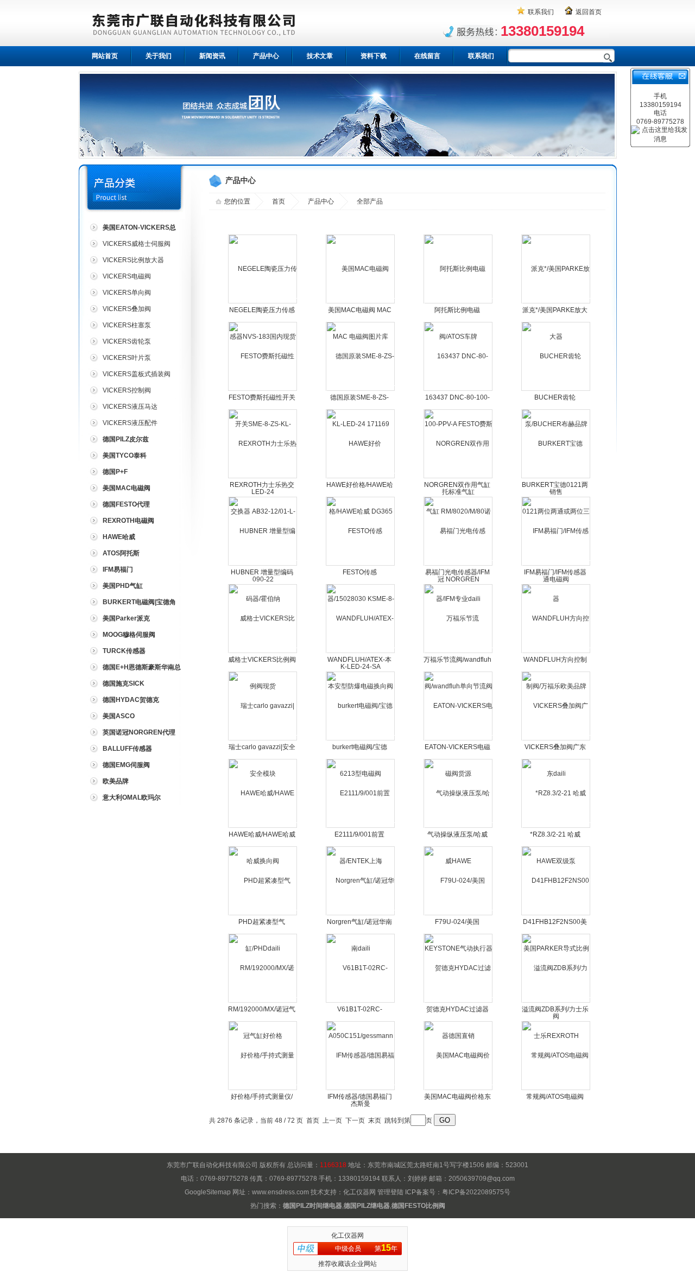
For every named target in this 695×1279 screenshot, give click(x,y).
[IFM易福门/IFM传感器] (556, 564)
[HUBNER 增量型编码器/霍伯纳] (263, 564)
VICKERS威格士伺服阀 (136, 244)
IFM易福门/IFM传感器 (555, 572)
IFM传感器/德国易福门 (359, 1096)
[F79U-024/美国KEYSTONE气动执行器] (458, 914)
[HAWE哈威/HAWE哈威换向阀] (263, 826)
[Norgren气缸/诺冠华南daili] (360, 914)
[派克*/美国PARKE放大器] (556, 302)
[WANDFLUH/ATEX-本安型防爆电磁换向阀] (360, 652)
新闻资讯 (212, 56)
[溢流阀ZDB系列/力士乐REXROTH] (556, 1001)
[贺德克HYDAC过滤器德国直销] (458, 1001)
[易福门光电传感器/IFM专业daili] (458, 564)
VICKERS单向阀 (127, 292)
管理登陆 (390, 1192)
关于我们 (159, 56)
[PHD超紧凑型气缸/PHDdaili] (263, 914)
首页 (278, 201)
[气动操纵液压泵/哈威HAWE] (458, 826)
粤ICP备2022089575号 (476, 1192)
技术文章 (320, 56)
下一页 (355, 1120)
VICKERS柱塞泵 (127, 325)
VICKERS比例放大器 (133, 260)
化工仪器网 (359, 1192)
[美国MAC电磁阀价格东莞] (458, 1089)
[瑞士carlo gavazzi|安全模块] (263, 739)
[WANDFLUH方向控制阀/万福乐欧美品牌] (556, 652)
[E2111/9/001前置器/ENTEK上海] (360, 826)
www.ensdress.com (280, 1192)
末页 (374, 1120)
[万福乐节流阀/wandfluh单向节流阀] (458, 652)
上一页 (332, 1120)
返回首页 (589, 12)
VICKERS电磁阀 (127, 276)
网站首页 (105, 56)
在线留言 (427, 56)
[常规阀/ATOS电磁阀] (555, 1055)
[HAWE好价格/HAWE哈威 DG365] (360, 477)
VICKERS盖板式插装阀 (136, 374)
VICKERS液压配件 (130, 423)
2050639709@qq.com (481, 1178)
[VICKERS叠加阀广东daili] (556, 739)
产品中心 (266, 56)
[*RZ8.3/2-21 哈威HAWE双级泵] (556, 826)
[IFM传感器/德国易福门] (360, 1089)
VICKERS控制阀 (127, 390)
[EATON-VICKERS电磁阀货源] (458, 739)
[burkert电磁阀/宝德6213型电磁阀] (360, 739)
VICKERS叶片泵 (127, 358)
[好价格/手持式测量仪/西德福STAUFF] (263, 1089)
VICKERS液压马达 (130, 406)
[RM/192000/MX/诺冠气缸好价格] (263, 1001)
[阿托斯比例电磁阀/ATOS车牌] (458, 302)
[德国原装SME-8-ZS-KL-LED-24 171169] (360, 389)
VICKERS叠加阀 (127, 309)
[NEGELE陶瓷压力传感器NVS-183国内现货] (263, 302)
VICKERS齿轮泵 (127, 341)
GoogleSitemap (208, 1192)
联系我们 (541, 12)
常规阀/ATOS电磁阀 (555, 1096)
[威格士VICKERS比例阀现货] (263, 652)
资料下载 (374, 56)
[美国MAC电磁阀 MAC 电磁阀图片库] (360, 302)
